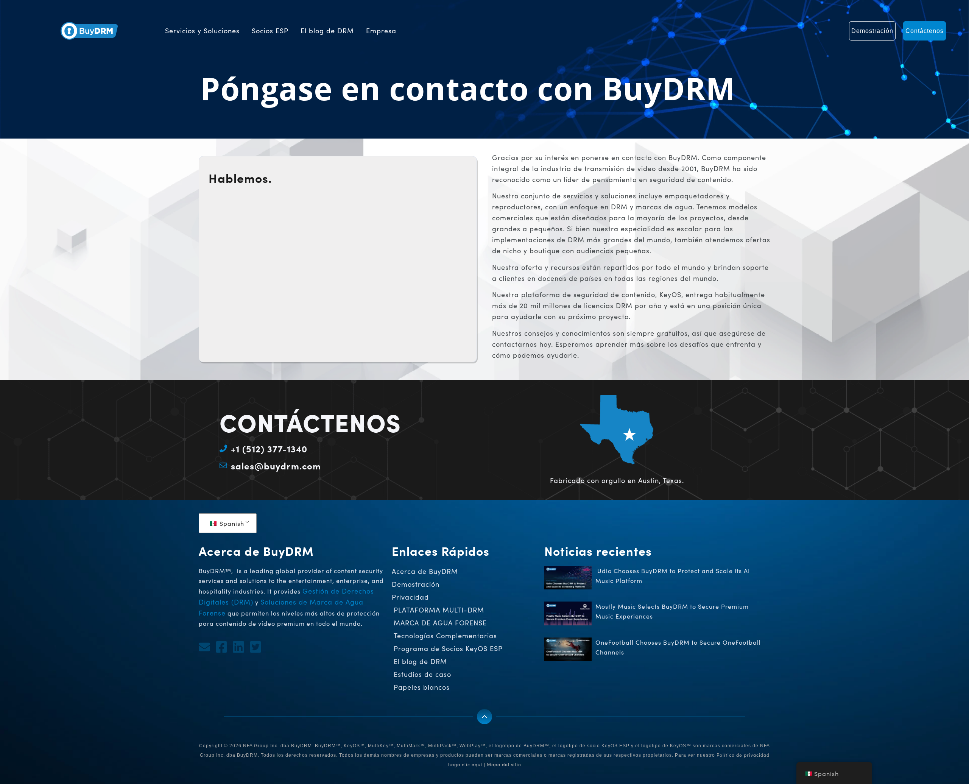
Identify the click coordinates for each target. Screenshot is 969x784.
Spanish (231, 523)
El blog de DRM (327, 30)
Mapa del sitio (504, 764)
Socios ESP (270, 30)
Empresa (381, 30)
